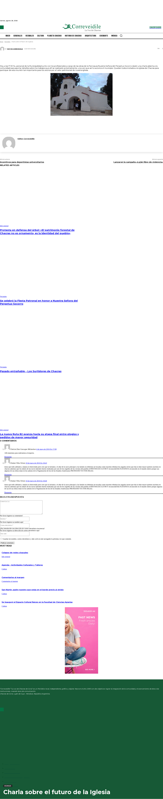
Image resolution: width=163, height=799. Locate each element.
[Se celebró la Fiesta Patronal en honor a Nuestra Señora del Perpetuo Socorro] (41, 268)
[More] (95, 56)
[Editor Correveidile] (2, 49)
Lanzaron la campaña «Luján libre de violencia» (138, 162)
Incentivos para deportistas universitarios (22, 162)
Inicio (1, 42)
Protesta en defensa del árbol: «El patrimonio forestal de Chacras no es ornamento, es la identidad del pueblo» (37, 232)
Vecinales (7, 42)
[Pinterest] (80, 56)
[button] (121, 35)
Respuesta (8, 457)
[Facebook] (2, 27)
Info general (4, 226)
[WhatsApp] (86, 56)
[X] (73, 56)
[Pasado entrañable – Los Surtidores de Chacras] (41, 339)
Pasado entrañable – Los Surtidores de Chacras (30, 371)
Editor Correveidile (15, 49)
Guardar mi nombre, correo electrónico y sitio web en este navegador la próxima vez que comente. (37, 539)
